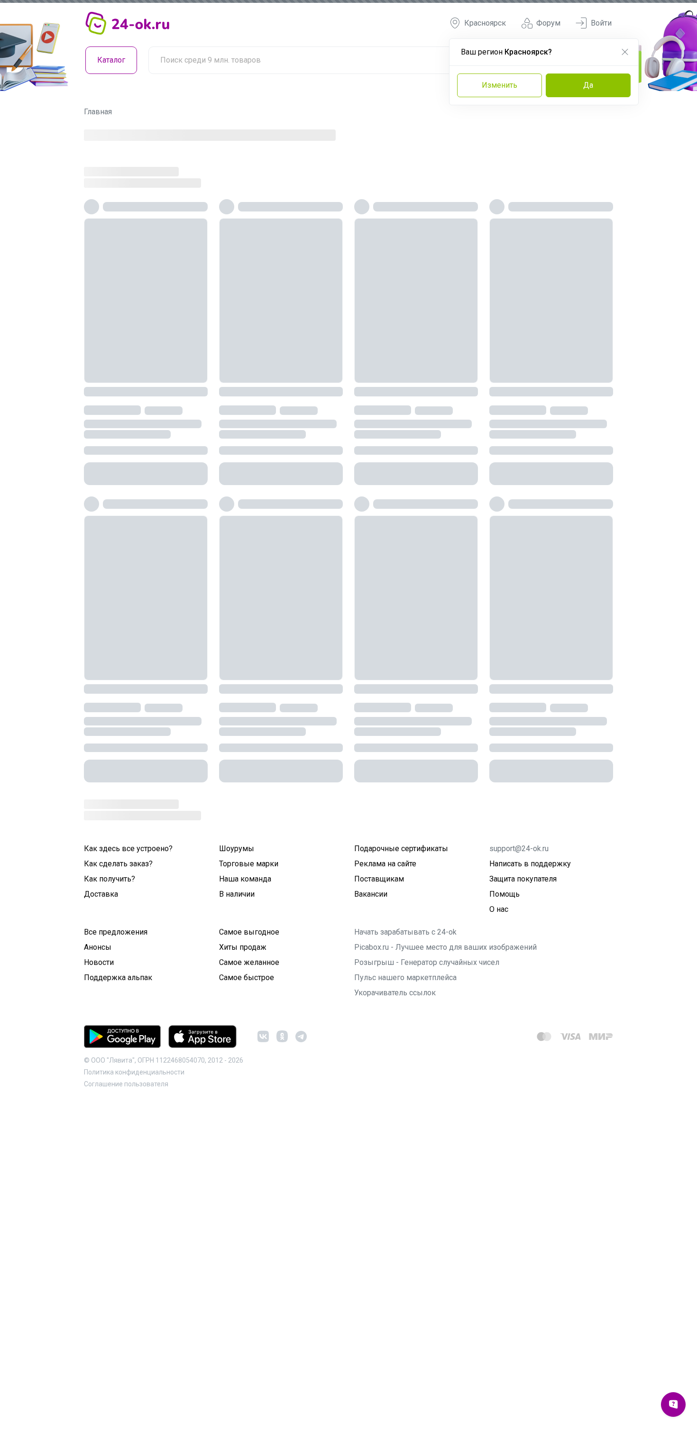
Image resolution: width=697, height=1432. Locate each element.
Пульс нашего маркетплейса (405, 1221)
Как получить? (109, 1122)
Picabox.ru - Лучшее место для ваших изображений (445, 1190)
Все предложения (115, 1175)
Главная (98, 111)
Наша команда (245, 1122)
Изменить (499, 85)
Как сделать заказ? (118, 1107)
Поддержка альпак (118, 1221)
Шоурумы (236, 1092)
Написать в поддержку (530, 1107)
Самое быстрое (246, 1221)
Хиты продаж (242, 1190)
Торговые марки (248, 1107)
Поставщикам (379, 1122)
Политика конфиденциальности (134, 1316)
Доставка (101, 1137)
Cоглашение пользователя (126, 1327)
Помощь (504, 1137)
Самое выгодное (249, 1175)
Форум (548, 23)
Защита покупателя (523, 1122)
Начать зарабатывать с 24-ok (405, 1175)
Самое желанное (249, 1206)
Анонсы (97, 1190)
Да (588, 85)
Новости (99, 1206)
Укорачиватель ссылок (395, 1236)
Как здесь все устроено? (128, 1092)
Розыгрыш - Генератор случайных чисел (426, 1206)
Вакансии (370, 1137)
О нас (498, 1152)
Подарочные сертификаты (401, 1092)
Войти (601, 23)
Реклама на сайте (385, 1107)
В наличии (237, 1137)
